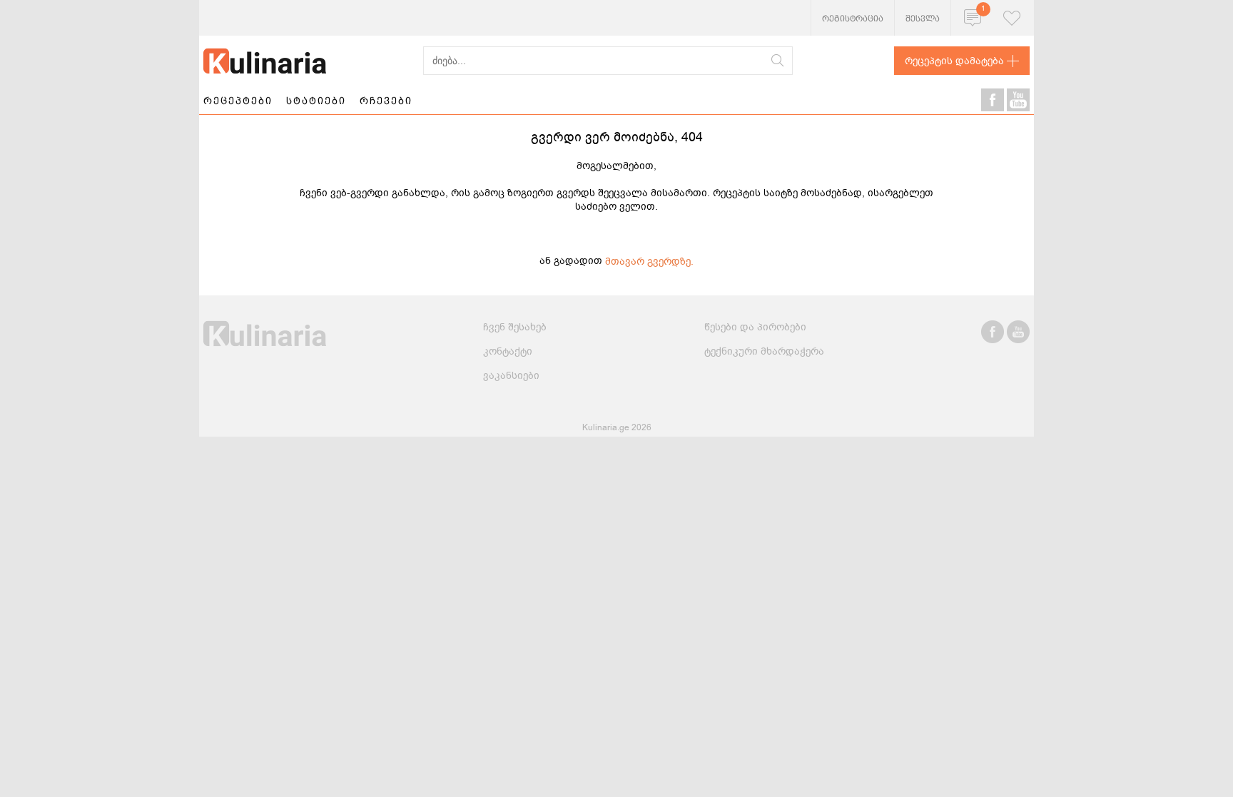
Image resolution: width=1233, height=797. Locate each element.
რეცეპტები (238, 100)
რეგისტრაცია (852, 19)
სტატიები (316, 100)
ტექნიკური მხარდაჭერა (764, 351)
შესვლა (922, 19)
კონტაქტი (507, 351)
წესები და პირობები (755, 327)
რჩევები (386, 100)
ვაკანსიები (511, 375)
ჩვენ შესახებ (515, 327)
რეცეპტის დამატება (954, 61)
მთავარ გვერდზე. (649, 261)
